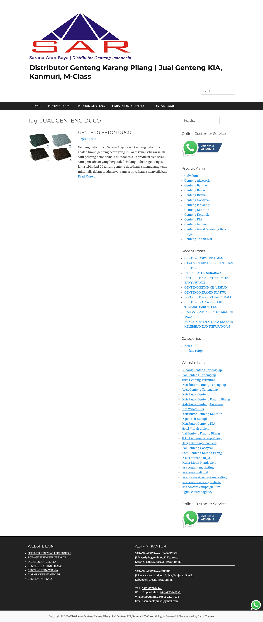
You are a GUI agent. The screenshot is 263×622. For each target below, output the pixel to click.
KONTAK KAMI (163, 106)
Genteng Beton (194, 190)
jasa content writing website (201, 482)
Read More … (87, 176)
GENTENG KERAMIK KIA (43, 570)
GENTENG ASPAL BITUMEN (203, 258)
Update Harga (194, 350)
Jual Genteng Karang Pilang (201, 433)
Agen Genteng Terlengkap (200, 389)
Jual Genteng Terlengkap (199, 375)
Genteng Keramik (196, 214)
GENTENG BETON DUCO (105, 132)
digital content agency (197, 492)
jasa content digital (195, 472)
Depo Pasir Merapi (194, 419)
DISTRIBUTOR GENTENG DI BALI (207, 297)
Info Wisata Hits (193, 409)
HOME (35, 106)
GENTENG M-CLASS (40, 578)
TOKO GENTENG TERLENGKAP (47, 557)
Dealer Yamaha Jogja (196, 458)
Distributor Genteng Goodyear (202, 404)
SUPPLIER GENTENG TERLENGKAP (49, 553)
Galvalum (191, 175)
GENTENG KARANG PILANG (45, 566)
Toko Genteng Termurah (199, 380)
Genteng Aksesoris (197, 180)
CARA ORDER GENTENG (128, 106)
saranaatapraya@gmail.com (160, 601)
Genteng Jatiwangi (197, 205)
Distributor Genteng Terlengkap (204, 384)
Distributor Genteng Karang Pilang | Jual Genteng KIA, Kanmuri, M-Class (111, 616)
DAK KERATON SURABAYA (202, 273)
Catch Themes (206, 616)
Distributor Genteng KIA (198, 423)
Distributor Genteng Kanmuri (202, 414)
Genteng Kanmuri (197, 210)
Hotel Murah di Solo (195, 428)
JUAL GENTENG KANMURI (44, 574)
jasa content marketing (198, 467)
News (188, 346)
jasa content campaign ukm (201, 487)
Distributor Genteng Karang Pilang (206, 399)
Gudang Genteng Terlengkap (202, 370)
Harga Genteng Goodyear (199, 443)
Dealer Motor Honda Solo (199, 462)
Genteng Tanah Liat (198, 239)
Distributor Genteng (195, 394)
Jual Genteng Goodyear (197, 448)
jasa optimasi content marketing (204, 477)
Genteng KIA (193, 219)
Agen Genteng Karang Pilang (202, 453)
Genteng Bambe (195, 185)
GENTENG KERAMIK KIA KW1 (205, 292)
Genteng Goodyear (197, 200)
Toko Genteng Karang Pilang (202, 438)
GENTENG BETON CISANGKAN (205, 287)
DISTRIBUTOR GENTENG (43, 561)
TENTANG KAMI (59, 106)
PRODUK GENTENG (91, 106)
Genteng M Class (196, 224)
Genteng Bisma (195, 195)
